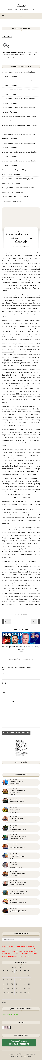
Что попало (20, 231)
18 (8, 988)
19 (12, 988)
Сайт (4, 692)
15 (24, 984)
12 (12, 984)
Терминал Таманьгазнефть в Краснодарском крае (18, 892)
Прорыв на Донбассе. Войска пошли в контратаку (16, 783)
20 (16, 988)
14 (20, 984)
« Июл (4, 1002)
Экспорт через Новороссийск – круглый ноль (17, 856)
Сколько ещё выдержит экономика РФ (17, 874)
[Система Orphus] (6, 48)
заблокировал (19, 1043)
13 (16, 984)
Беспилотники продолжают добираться (18, 901)
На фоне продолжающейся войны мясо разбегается (18, 829)
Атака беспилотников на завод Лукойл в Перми (18, 800)
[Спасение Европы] (6, 621)
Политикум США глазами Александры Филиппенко (18, 911)
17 (3, 988)
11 (7, 984)
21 (20, 988)
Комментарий (8, 702)
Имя (3, 674)
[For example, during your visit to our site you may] (35, 621)
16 (29, 984)
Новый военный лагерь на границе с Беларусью (18, 837)
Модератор (25, 246)
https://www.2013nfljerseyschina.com (16, 363)
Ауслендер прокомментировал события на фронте (16, 865)
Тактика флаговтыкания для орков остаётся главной (17, 792)
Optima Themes (26, 1056)
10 (4, 984)
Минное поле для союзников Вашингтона (17, 846)
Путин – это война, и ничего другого (16, 819)
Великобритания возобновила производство (15, 810)
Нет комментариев (21, 615)
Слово (21, 5)
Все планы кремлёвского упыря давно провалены (18, 883)
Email (4, 683)
